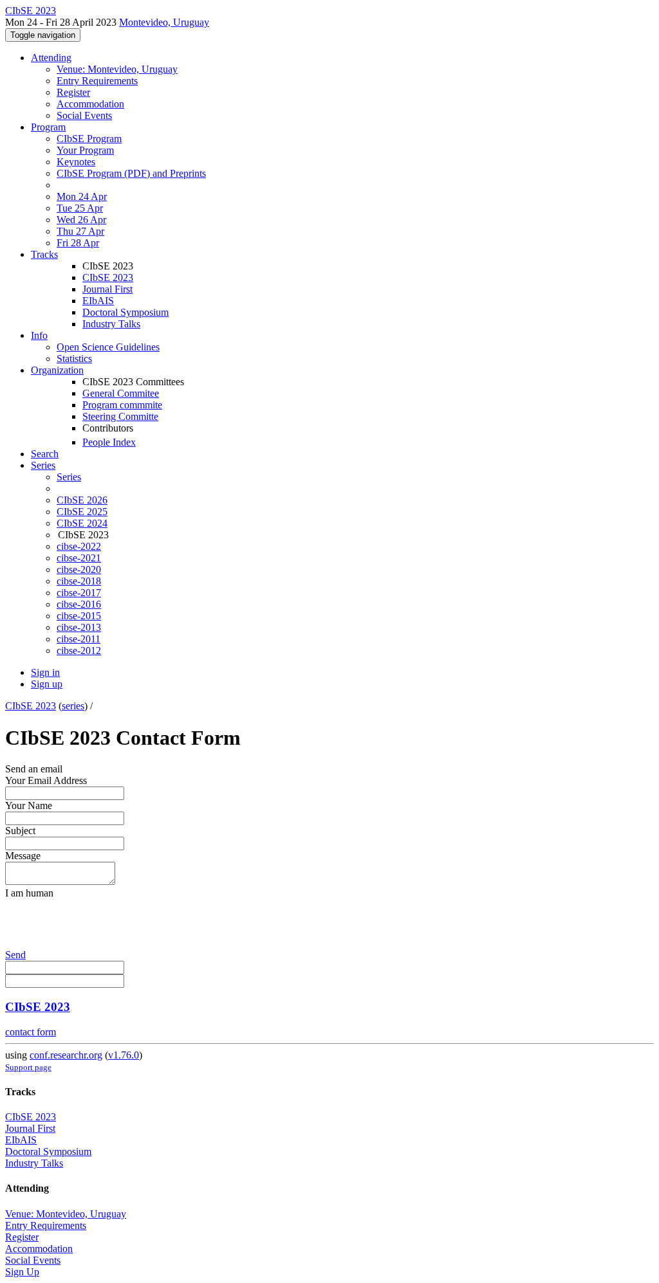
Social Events (84, 115)
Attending (51, 57)
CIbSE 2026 (82, 500)
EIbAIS (98, 300)
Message (23, 855)
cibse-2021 (79, 557)
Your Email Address (46, 780)
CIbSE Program (89, 138)
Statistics (74, 358)
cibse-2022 (79, 546)
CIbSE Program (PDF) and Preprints (131, 173)
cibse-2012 (79, 650)
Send (15, 954)
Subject (20, 830)
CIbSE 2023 (107, 277)
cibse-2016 (79, 604)
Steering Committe (120, 416)
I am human (29, 892)
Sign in (45, 672)
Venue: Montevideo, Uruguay (117, 69)
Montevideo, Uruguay (164, 22)
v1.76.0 (123, 1055)
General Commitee (120, 393)
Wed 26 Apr (81, 219)
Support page (28, 1067)
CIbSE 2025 (82, 511)
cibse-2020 (79, 569)
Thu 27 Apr (80, 231)
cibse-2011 (78, 638)
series (73, 705)
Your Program (85, 150)
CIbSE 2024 (82, 523)
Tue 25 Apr (80, 208)
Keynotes (76, 161)
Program (48, 127)
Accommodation (90, 103)
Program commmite (122, 404)
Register (73, 92)
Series (69, 476)
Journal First (107, 289)
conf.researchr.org (66, 1055)
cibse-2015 (79, 615)
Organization (57, 370)
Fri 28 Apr (78, 242)
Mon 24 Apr (82, 196)
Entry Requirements (97, 80)
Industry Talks (111, 323)
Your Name (28, 805)
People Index (109, 442)
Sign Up (22, 1271)
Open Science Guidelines (108, 346)
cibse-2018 (79, 581)
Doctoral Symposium (125, 312)
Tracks (44, 254)
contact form (30, 1031)
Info (39, 335)
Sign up (46, 683)
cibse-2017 (79, 592)
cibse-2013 (79, 627)
